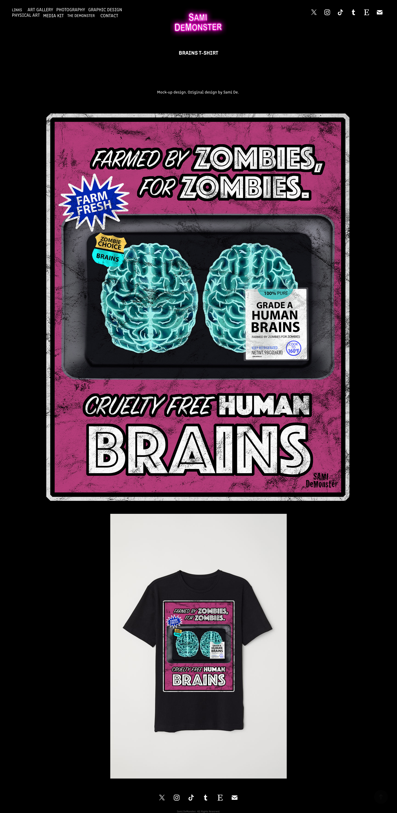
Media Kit (53, 15)
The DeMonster (81, 15)
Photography (70, 9)
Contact (109, 15)
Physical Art (26, 15)
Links (17, 9)
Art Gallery (40, 9)
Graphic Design (105, 9)
